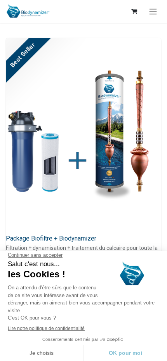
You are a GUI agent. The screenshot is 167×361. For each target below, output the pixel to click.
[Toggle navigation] (153, 11)
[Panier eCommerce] (134, 11)
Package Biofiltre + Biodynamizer (51, 238)
